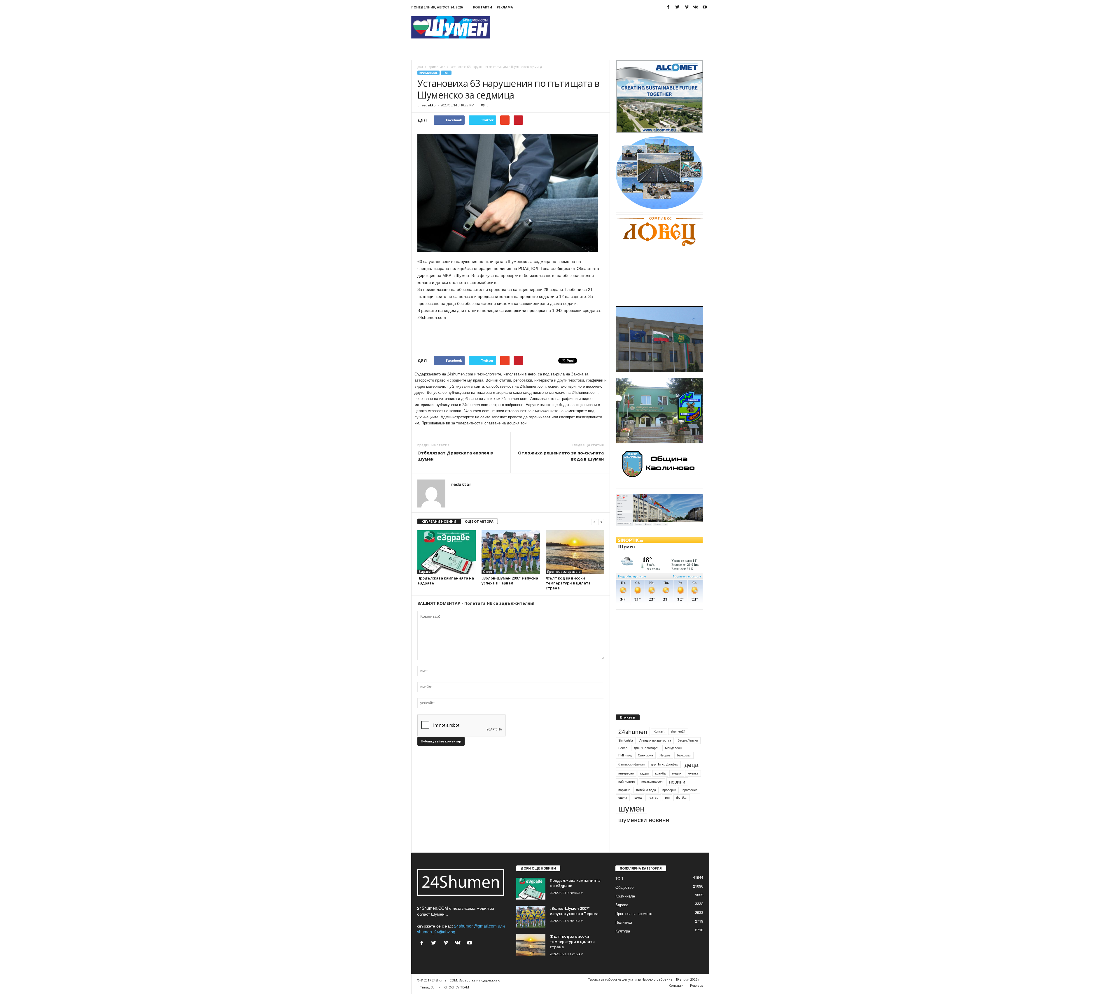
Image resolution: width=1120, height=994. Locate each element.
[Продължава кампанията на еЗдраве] (446, 552)
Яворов (665, 768)
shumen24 (678, 744)
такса (638, 811)
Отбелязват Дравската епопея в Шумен (455, 456)
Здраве (424, 572)
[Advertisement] (603, 27)
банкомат (684, 768)
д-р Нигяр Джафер (664, 777)
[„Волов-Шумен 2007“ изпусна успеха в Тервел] (511, 552)
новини (677, 795)
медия (676, 786)
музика (693, 786)
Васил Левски (688, 753)
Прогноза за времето (564, 572)
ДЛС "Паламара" (646, 761)
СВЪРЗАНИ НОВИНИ (439, 521)
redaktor (429, 105)
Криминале (436, 67)
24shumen (632, 744)
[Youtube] (704, 7)
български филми (631, 777)
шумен (631, 821)
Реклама (505, 7)
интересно (626, 786)
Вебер (622, 761)
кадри (644, 786)
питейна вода (646, 803)
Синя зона (645, 768)
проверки (669, 803)
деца (692, 777)
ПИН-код (624, 768)
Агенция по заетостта (655, 753)
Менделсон (673, 761)
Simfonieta (625, 753)
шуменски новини (643, 832)
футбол (681, 811)
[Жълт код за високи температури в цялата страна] (575, 552)
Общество (624, 900)
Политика (623, 935)
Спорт (487, 572)
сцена (622, 811)
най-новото (626, 795)
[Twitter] (677, 7)
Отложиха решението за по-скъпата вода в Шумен (561, 456)
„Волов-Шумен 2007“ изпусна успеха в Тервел (510, 580)
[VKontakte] (695, 7)
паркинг (624, 803)
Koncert (659, 744)
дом (420, 67)
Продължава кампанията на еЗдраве (445, 580)
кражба (660, 786)
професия (689, 803)
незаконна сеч (652, 795)
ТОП (446, 73)
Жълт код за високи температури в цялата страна (568, 583)
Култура (622, 944)
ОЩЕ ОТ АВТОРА (479, 521)
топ (667, 811)
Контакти (482, 7)
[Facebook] (668, 7)
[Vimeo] (686, 7)
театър (653, 811)
